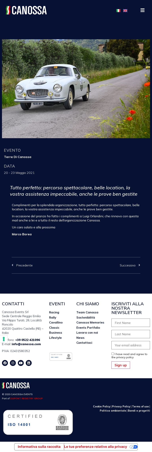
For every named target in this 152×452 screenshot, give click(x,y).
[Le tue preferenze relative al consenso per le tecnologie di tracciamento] (4, 339)
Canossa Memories (90, 322)
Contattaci (84, 343)
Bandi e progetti (139, 410)
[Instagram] (13, 363)
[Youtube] (21, 363)
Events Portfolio (88, 327)
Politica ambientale (113, 410)
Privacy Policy (121, 406)
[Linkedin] (29, 363)
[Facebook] (5, 363)
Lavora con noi (87, 332)
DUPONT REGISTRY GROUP (26, 398)
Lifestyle (55, 338)
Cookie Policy (101, 406)
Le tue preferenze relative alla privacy (95, 447)
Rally (52, 317)
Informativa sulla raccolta (39, 447)
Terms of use (140, 406)
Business (55, 332)
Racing (54, 312)
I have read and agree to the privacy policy (129, 355)
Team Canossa (87, 312)
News (80, 338)
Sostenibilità (85, 317)
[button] (142, 10)
